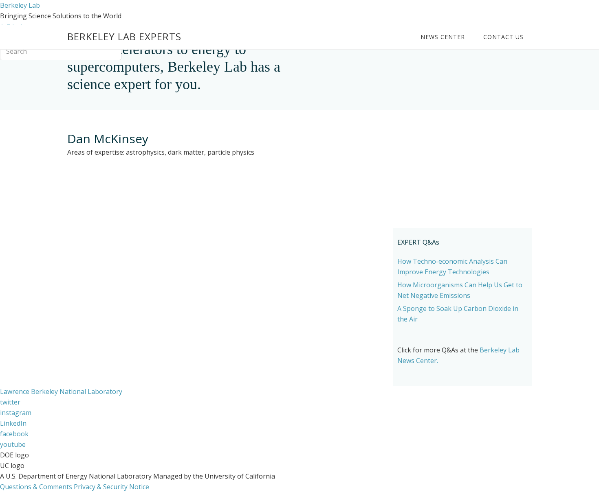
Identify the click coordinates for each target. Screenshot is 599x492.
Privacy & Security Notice (111, 486)
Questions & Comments (36, 486)
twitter (10, 402)
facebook (14, 433)
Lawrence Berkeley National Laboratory (61, 391)
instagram (15, 412)
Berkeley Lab (20, 5)
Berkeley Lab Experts (124, 36)
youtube (13, 444)
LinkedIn (13, 423)
